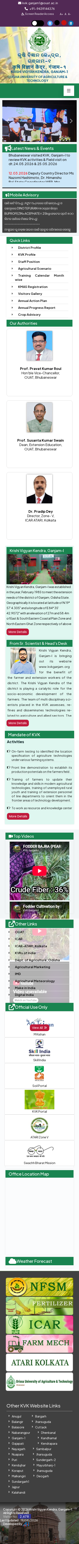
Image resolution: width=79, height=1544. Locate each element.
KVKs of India (25, 953)
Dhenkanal (48, 1432)
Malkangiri (19, 1476)
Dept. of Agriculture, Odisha (37, 960)
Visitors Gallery (30, 293)
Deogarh (43, 1476)
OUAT (19, 932)
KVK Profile (27, 254)
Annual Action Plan (32, 301)
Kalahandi (18, 1492)
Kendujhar (19, 1465)
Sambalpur (43, 1449)
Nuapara (18, 1454)
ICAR (19, 939)
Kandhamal (49, 1438)
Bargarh (40, 1416)
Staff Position (29, 261)
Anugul (16, 1416)
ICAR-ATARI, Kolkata (31, 946)
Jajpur (16, 1487)
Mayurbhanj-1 (46, 1465)
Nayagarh (18, 1449)
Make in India (25, 988)
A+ (61, 14)
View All (38, 1028)
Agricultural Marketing (32, 967)
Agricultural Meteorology (35, 981)
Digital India (24, 995)
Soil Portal (39, 1086)
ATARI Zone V (39, 1137)
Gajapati (18, 1443)
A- (69, 14)
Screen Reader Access (39, 13)
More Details (18, 632)
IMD (18, 974)
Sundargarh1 (20, 1481)
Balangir (17, 1422)
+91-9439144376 (41, 8)
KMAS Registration (33, 287)
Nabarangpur (21, 1432)
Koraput (17, 1470)
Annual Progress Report (36, 307)
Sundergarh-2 (46, 1460)
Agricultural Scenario (34, 268)
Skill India (39, 1060)
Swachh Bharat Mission (39, 1163)
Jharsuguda (43, 1422)
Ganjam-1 (18, 1438)
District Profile (29, 247)
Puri (14, 1460)
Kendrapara (49, 1443)
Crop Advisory (29, 314)
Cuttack (41, 1427)
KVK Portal (39, 1111)
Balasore (18, 1427)
